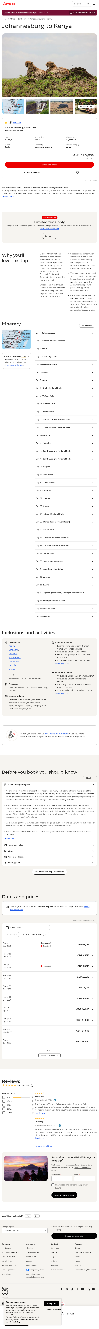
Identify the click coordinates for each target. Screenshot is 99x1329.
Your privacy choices (37, 1270)
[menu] (94, 4)
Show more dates (47, 1055)
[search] (79, 4)
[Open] (31, 1085)
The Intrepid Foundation (84, 1252)
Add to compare (33, 172)
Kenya (12, 646)
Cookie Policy (15, 1322)
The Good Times (32, 1252)
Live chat (54, 1252)
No (36, 1216)
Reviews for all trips (43, 1146)
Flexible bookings (9, 1265)
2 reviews (17, 123)
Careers (29, 1261)
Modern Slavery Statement (85, 1270)
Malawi (12, 669)
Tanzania (13, 654)
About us (29, 1248)
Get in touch (55, 1248)
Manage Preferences (54, 1309)
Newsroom (54, 1265)
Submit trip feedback (10, 1252)
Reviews (53, 1261)
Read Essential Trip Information (49, 871)
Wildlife (78, 1265)
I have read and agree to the (71, 1186)
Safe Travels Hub (8, 1257)
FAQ (52, 1257)
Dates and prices (49, 165)
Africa (12, 19)
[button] (49, 65)
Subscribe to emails (74, 1236)
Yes (28, 1216)
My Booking (6, 1248)
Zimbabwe (22, 19)
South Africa (15, 657)
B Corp (77, 1248)
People (77, 1257)
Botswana (13, 650)
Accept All (51, 1303)
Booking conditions (9, 1270)
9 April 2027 (90, 158)
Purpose (78, 1244)
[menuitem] (9, 3)
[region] (32, 1311)
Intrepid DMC (31, 1257)
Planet (77, 1261)
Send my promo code (64, 1195)
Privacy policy (31, 1265)
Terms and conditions (49, 229)
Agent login (6, 1274)
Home (4, 19)
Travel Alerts (6, 1261)
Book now (49, 236)
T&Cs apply (56, 1229)
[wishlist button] (77, 172)
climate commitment (13, 365)
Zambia (12, 665)
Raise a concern (56, 1270)
